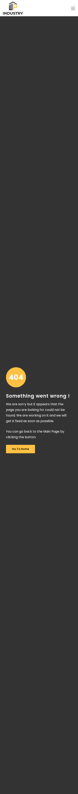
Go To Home (20, 449)
